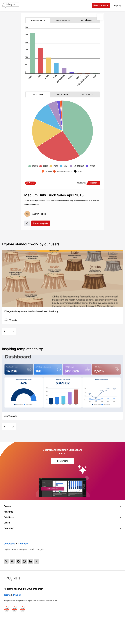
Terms (7, 594)
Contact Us (9, 543)
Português (23, 549)
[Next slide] (12, 331)
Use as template (101, 5)
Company (9, 528)
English (7, 549)
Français (40, 549)
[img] (32, 53)
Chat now (23, 543)
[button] (33, 166)
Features (8, 511)
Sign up (117, 5)
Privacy (17, 594)
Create (7, 506)
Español (32, 549)
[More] (100, 17)
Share (31, 183)
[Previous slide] (5, 331)
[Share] (27, 223)
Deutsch (14, 549)
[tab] (38, 20)
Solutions (8, 517)
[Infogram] (10, 5)
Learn (7, 522)
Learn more (62, 461)
